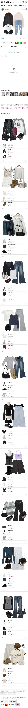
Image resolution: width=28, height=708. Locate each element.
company (5, 692)
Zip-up (23, 105)
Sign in (10, 52)
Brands (3, 5)
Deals (15, 5)
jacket (19, 105)
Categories (9, 5)
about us (2, 691)
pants (11, 105)
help (1, 692)
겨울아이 (7, 9)
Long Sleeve (3, 105)
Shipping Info (19, 691)
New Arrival (22, 5)
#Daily (2, 38)
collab (24, 691)
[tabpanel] (3, 100)
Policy (14, 691)
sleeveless (16, 105)
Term (10, 691)
